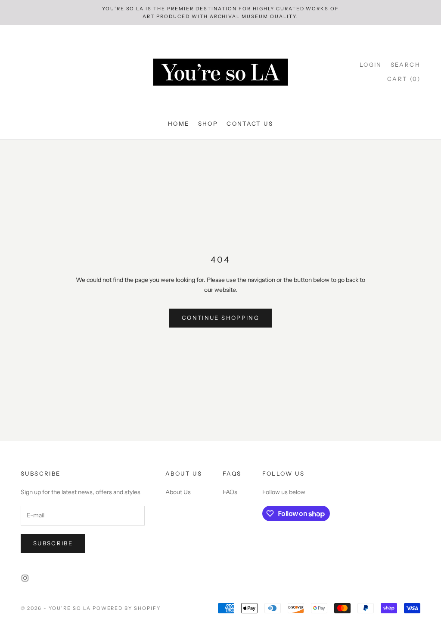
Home (178, 123)
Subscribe (53, 543)
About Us (178, 492)
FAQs (230, 492)
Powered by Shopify (127, 608)
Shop (208, 123)
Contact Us (250, 123)
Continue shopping (220, 317)
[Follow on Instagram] (25, 578)
